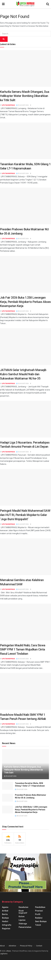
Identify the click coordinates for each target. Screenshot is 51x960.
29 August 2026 (23, 105)
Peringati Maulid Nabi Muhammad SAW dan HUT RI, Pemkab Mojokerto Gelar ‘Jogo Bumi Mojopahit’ (25, 515)
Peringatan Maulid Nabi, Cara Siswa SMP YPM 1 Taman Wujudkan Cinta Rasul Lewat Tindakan (22, 649)
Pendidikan (40, 907)
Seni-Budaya (41, 921)
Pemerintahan (25, 927)
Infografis (6, 925)
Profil (37, 914)
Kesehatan (23, 907)
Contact (39, 946)
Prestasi (39, 911)
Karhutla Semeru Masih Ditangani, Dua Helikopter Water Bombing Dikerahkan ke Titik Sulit (24, 96)
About (2, 946)
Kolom (21, 916)
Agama (5, 907)
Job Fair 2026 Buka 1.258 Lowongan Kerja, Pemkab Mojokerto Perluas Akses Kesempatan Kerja (25, 302)
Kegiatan (6, 928)
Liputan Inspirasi (8, 105)
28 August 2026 (23, 238)
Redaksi (38, 918)
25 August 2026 (23, 524)
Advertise (12, 946)
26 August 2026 (23, 383)
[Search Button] (4, 39)
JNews (8, 951)
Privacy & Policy (26, 946)
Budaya (5, 918)
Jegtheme (3, 954)
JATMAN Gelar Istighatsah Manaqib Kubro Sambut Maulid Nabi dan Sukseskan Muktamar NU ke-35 (23, 374)
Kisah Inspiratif (23, 912)
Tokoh (38, 925)
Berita (5, 914)
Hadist (5, 921)
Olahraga (23, 924)
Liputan (22, 920)
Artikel (5, 911)
